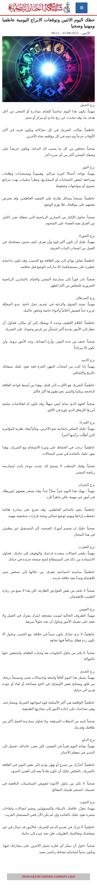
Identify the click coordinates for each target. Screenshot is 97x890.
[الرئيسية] (38, 7)
